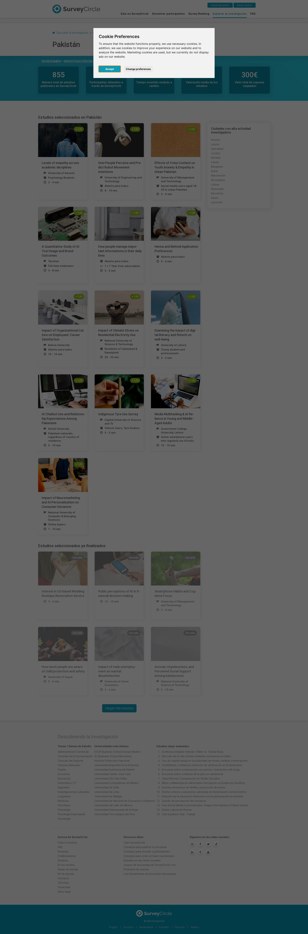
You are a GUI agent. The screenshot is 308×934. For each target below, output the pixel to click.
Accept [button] (110, 68)
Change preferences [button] (138, 68)
